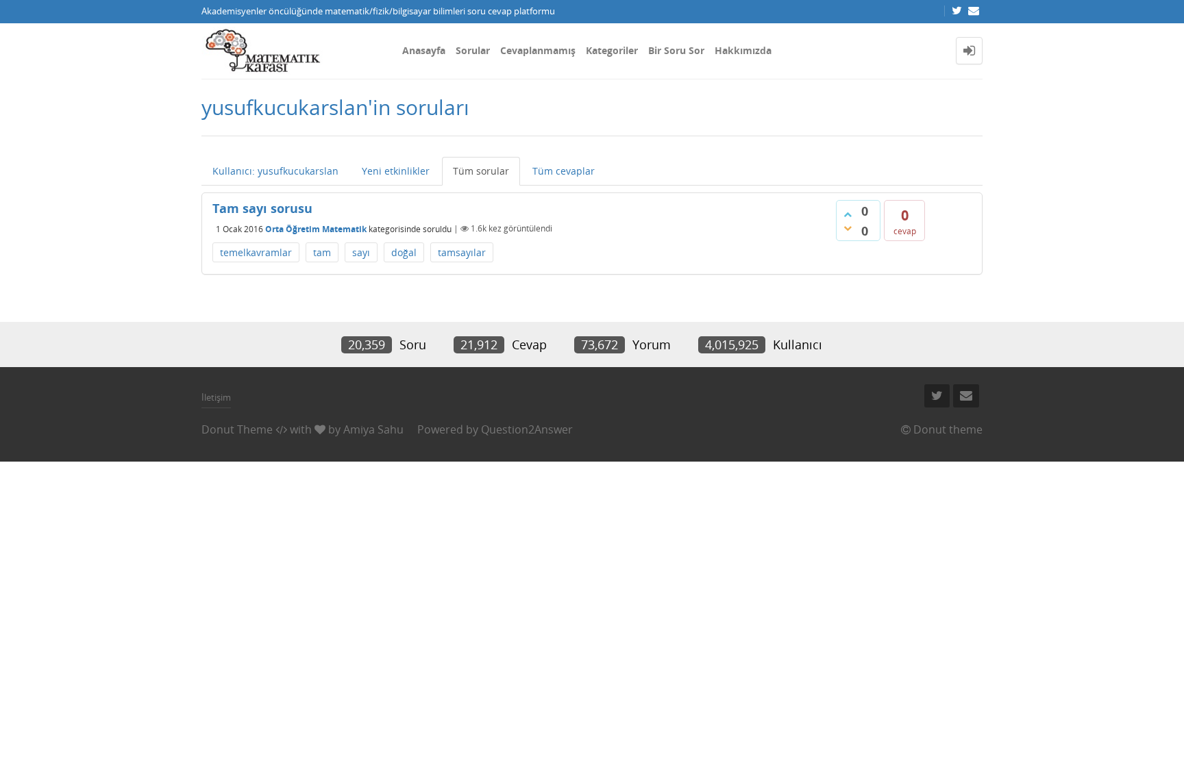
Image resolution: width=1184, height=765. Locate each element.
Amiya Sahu (373, 429)
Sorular (473, 50)
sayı (361, 252)
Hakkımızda (743, 50)
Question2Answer (527, 429)
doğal (404, 252)
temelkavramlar (256, 252)
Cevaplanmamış (538, 50)
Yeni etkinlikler (396, 170)
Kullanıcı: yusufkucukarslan (275, 170)
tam (322, 252)
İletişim (216, 397)
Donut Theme (237, 429)
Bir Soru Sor (676, 50)
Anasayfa (423, 50)
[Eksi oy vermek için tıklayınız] (847, 228)
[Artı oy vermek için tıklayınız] (847, 214)
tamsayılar (462, 252)
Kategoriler (612, 50)
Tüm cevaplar (563, 170)
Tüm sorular (481, 170)
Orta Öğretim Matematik (316, 228)
